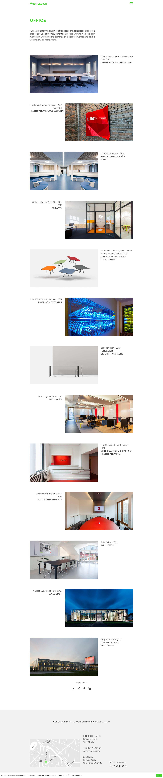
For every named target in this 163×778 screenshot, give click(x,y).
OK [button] (159, 775)
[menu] (131, 4)
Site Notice (88, 757)
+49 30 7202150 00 (92, 748)
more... (54, 40)
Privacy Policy (89, 760)
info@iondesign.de (91, 751)
